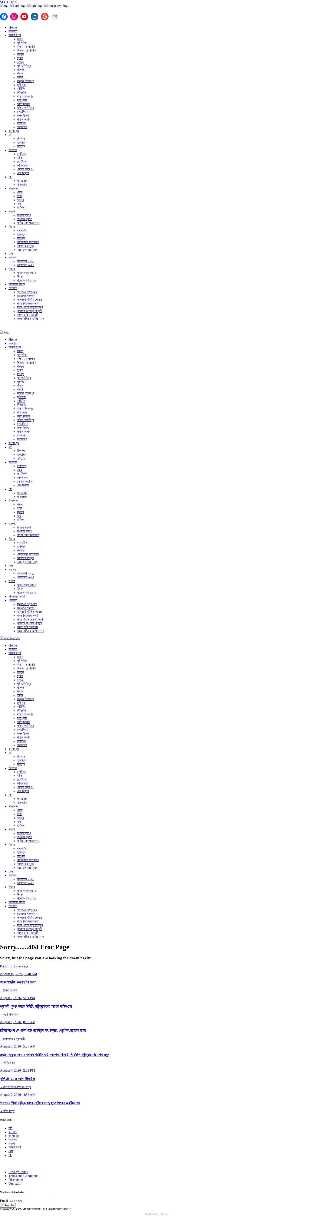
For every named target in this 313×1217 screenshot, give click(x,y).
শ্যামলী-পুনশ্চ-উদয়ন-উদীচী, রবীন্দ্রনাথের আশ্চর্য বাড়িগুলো (36, 1006)
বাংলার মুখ (14, 1136)
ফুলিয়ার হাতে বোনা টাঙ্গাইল (17, 1078)
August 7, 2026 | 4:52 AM (17, 1094)
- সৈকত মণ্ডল (8, 990)
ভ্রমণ (12, 1143)
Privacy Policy (18, 1172)
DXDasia (163, 1214)
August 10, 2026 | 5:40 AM (18, 974)
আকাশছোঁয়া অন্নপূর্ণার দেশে (18, 982)
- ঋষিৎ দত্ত (7, 1111)
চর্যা (10, 1128)
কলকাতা (13, 1132)
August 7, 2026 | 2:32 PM (17, 1070)
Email (4, 1201)
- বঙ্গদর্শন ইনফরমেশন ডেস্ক (15, 1087)
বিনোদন (13, 1139)
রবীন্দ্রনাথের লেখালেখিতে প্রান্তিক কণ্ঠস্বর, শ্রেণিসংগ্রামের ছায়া (43, 1030)
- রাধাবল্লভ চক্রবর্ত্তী (12, 1038)
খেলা (11, 1151)
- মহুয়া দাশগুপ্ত (9, 1014)
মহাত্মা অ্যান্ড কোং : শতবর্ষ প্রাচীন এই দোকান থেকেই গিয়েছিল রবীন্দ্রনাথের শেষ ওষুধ (54, 1054)
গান (10, 1155)
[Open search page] (156, 327)
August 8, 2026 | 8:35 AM (17, 1022)
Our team (15, 1183)
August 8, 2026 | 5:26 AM (17, 1046)
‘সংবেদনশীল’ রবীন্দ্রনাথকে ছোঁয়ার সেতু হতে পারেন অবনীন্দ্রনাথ (40, 1103)
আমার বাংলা (15, 1147)
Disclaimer (16, 1179)
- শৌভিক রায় (7, 1063)
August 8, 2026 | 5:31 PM (17, 998)
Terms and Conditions (23, 1176)
